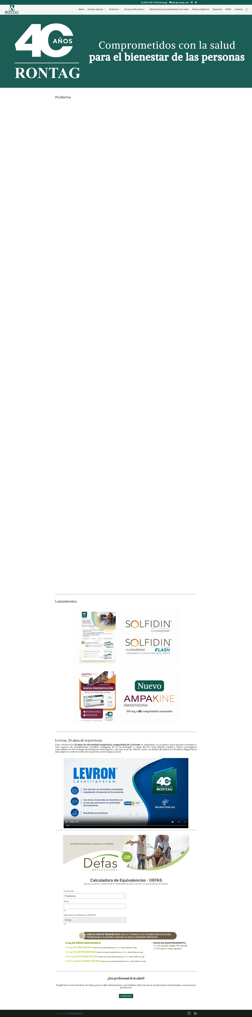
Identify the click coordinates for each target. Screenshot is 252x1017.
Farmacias (217, 9)
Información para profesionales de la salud (169, 9)
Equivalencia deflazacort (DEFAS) (80, 915)
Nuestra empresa (95, 9)
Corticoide (69, 891)
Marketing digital (75, 1013)
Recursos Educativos (134, 9)
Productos (113, 9)
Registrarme (126, 996)
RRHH (228, 9)
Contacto (239, 9)
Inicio (81, 9)
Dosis (66, 901)
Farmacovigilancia (200, 9)
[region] (126, 51)
